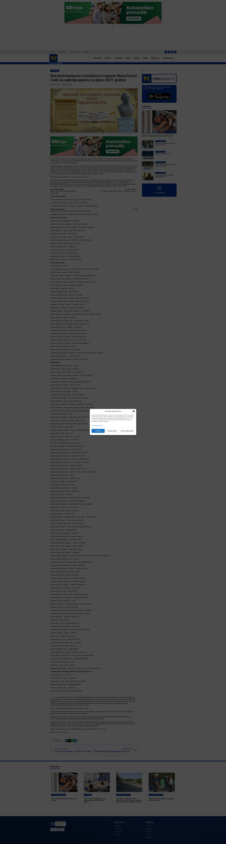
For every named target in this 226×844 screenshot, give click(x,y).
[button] (133, 411)
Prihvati (98, 431)
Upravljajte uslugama (97, 425)
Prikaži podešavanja (127, 431)
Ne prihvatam (112, 431)
